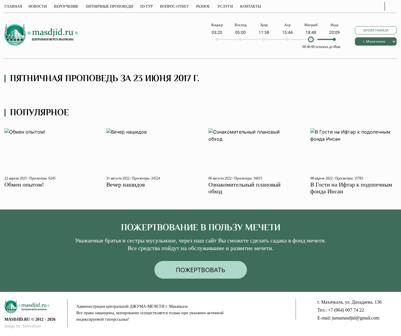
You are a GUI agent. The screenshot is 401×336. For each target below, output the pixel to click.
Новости (37, 6)
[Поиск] (392, 6)
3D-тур (146, 6)
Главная (13, 6)
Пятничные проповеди (109, 6)
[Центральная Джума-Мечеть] (35, 306)
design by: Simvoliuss (22, 326)
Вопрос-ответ (174, 6)
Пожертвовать (200, 270)
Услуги (225, 6)
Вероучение (66, 6)
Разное (203, 6)
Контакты (250, 6)
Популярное (39, 112)
